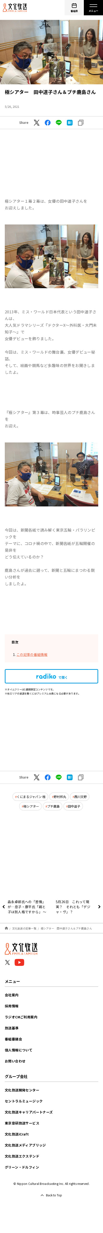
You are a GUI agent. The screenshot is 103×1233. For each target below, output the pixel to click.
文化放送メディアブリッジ (25, 1145)
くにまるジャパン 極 (31, 796)
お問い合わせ (15, 1061)
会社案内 (12, 994)
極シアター (31, 806)
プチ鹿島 (53, 806)
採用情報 (12, 1006)
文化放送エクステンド (22, 1156)
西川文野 (80, 796)
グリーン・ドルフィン (22, 1167)
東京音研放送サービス (22, 1123)
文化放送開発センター (22, 1090)
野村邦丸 (60, 796)
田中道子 (74, 806)
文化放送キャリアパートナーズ (29, 1112)
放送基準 (12, 1028)
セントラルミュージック (24, 1101)
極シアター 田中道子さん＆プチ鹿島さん (66, 928)
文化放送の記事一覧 (24, 928)
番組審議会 (13, 1039)
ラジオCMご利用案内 (21, 1017)
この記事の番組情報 (32, 654)
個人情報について (18, 1050)
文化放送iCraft (17, 1134)
